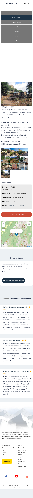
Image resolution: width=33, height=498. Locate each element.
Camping (16, 31)
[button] (16, 234)
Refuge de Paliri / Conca (12, 340)
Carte (20, 454)
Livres (20, 464)
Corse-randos (11, 3)
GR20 (20, 445)
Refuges (20, 459)
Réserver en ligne (17, 214)
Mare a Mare (22, 448)
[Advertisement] (16, 60)
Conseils (20, 457)
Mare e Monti (22, 450)
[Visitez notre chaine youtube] (16, 476)
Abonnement (6, 445)
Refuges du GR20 (16, 17)
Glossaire (4, 457)
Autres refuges (16, 22)
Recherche (21, 452)
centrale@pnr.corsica (16, 205)
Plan (3, 450)
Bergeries (16, 36)
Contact (4, 452)
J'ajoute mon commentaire (14, 280)
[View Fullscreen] (3, 230)
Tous (16, 13)
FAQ (3, 454)
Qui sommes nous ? (8, 448)
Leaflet (30, 246)
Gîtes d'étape (16, 27)
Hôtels (16, 40)
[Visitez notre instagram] (26, 476)
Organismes (22, 466)
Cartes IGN (21, 461)
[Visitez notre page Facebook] (6, 476)
